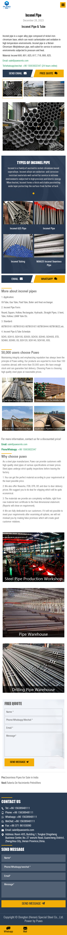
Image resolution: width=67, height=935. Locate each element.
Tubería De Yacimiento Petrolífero (24, 783)
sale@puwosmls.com (14, 444)
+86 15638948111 (19, 808)
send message (32, 903)
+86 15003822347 (18, 450)
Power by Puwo (34, 921)
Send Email (16, 73)
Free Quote (47, 73)
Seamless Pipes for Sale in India (21, 777)
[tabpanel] (33, 177)
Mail (25, 932)
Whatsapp (47, 279)
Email (15, 279)
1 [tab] (33, 193)
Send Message (18, 762)
